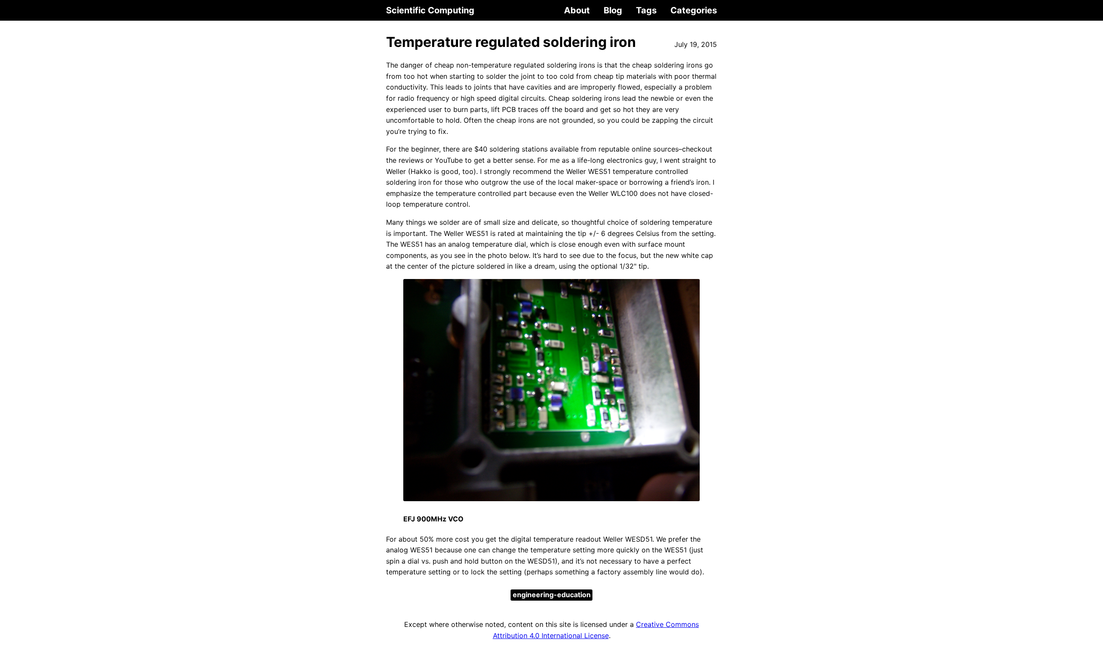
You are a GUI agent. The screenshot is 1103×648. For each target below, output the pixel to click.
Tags (646, 10)
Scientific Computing (430, 10)
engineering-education (552, 594)
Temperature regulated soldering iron (511, 42)
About (577, 10)
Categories (693, 10)
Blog (613, 10)
